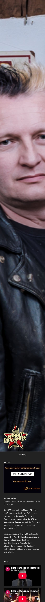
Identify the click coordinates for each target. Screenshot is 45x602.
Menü (23, 455)
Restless (12, 543)
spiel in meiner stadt (22, 474)
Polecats (23, 543)
